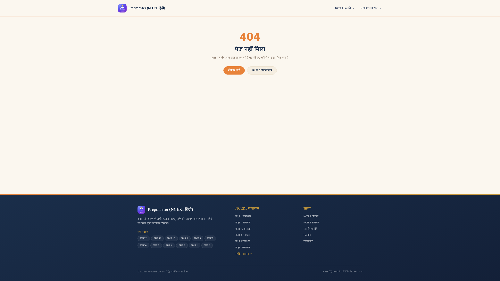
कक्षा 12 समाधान (243, 216)
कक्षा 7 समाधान (242, 247)
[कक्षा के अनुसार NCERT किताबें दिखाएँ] (353, 8)
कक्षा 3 (182, 245)
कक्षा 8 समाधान (242, 241)
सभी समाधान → (243, 254)
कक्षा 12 (143, 238)
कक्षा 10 (171, 238)
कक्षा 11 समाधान (242, 222)
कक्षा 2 (194, 245)
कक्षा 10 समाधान (243, 229)
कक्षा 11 (157, 238)
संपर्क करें (308, 241)
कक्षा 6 (143, 245)
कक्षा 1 (207, 245)
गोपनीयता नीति (310, 229)
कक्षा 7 (210, 238)
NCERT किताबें (343, 8)
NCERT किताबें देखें (262, 70)
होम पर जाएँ (234, 70)
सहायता (307, 235)
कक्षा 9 (184, 238)
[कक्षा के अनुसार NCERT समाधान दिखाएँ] (380, 8)
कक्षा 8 (197, 238)
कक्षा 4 (169, 245)
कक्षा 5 (156, 245)
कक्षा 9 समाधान (242, 235)
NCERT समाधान (369, 8)
